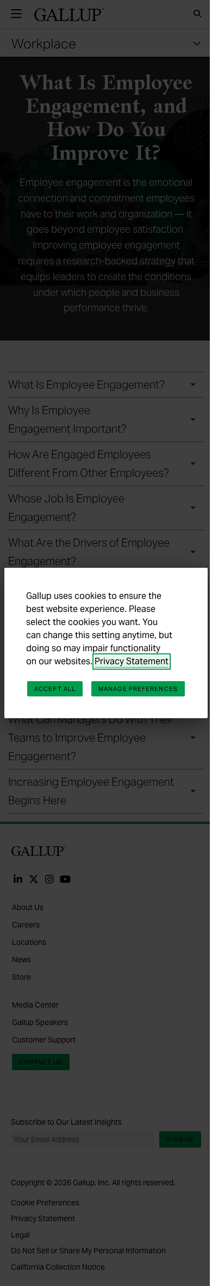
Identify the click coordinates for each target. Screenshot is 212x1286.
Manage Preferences (138, 689)
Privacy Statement (132, 661)
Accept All (55, 689)
